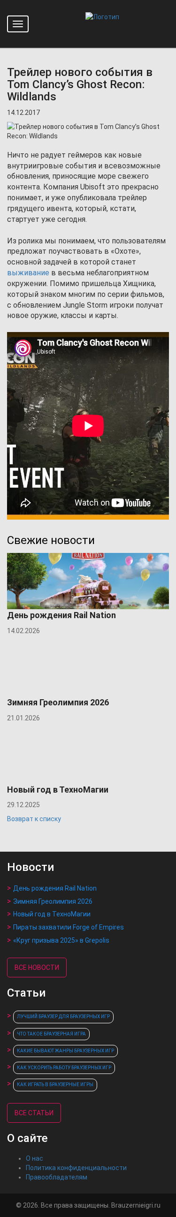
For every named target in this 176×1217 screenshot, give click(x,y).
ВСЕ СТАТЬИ (34, 1113)
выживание (28, 272)
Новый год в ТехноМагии (52, 914)
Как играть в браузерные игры (55, 1084)
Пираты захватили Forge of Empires (68, 927)
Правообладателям (56, 1177)
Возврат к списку (34, 819)
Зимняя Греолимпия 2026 (52, 901)
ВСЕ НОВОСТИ (37, 967)
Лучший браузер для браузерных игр (63, 1016)
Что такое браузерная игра (51, 1033)
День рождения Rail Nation (55, 888)
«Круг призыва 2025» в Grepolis (61, 940)
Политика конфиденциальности (76, 1168)
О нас (34, 1158)
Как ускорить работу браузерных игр (64, 1067)
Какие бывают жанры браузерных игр (65, 1050)
